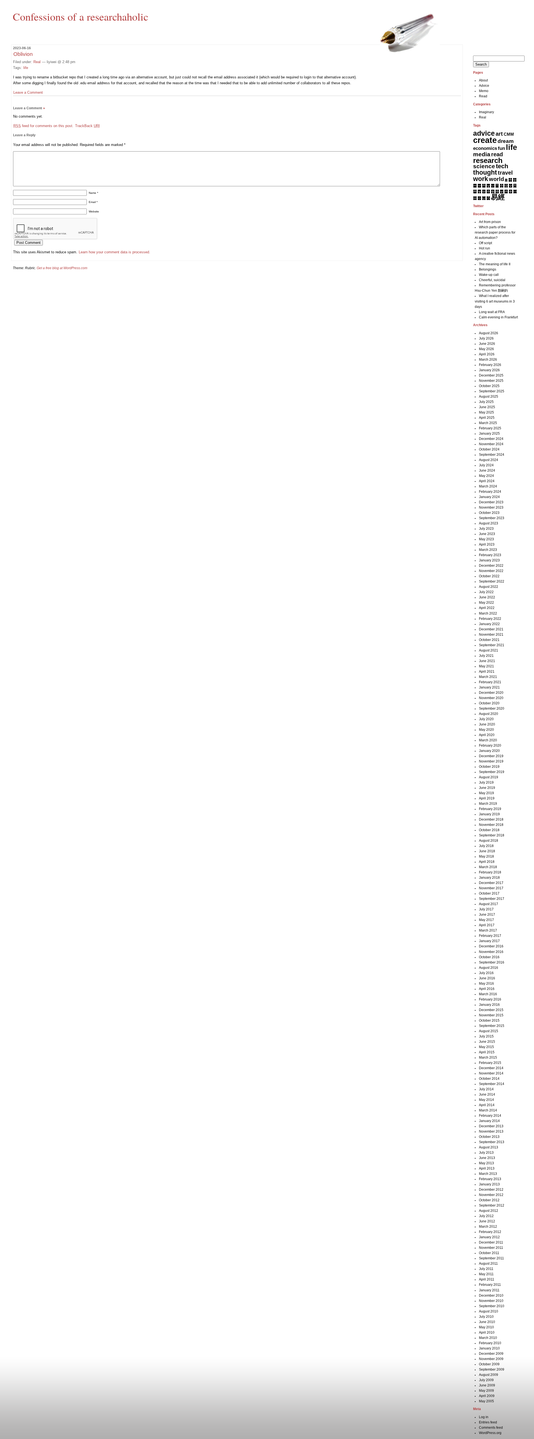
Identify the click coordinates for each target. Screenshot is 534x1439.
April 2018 (487, 861)
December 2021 (491, 629)
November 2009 (491, 1359)
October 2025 (489, 386)
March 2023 (488, 549)
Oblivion (23, 54)
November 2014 (491, 1073)
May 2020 (486, 729)
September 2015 (491, 1025)
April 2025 (487, 417)
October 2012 (489, 1200)
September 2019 (491, 772)
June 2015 (487, 1041)
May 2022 (486, 602)
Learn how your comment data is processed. (114, 252)
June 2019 (487, 787)
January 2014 (489, 1121)
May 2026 (486, 349)
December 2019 (491, 756)
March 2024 (488, 486)
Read (483, 96)
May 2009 (486, 1390)
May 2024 (486, 475)
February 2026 (490, 364)
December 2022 (491, 565)
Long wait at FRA (492, 312)
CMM (509, 134)
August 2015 (488, 1031)
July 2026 (486, 338)
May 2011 (486, 1274)
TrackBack (87, 126)
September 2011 (491, 1258)
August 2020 (488, 713)
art (499, 134)
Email (93, 202)
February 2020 (490, 745)
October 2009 (489, 1364)
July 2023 (486, 528)
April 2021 (487, 671)
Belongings (487, 269)
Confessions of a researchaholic (80, 16)
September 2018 (491, 835)
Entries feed (488, 1422)
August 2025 (488, 396)
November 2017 (491, 888)
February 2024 (490, 491)
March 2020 (488, 740)
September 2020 (491, 708)
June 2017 (487, 914)
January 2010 (489, 1348)
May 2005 (486, 1401)
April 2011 (486, 1279)
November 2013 (491, 1131)
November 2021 (491, 634)
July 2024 (486, 465)
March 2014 (488, 1110)
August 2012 (488, 1210)
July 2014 (486, 1089)
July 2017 (486, 909)
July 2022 (486, 592)
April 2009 (487, 1396)
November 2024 (491, 444)
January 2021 (489, 687)
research (488, 160)
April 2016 (487, 988)
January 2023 (489, 560)
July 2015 (486, 1036)
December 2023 (491, 502)
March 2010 (488, 1337)
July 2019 (486, 782)
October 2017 (489, 893)
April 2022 (487, 608)
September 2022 (491, 581)
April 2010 (487, 1332)
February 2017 (490, 935)
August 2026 (488, 333)
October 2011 (489, 1253)
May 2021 (486, 666)
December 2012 (491, 1189)
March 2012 (488, 1226)
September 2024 (491, 454)
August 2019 (488, 777)
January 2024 (489, 497)
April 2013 (487, 1168)
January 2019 (489, 814)
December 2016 (491, 946)
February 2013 (490, 1179)
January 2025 (489, 433)
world (496, 179)
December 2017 (491, 883)
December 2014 (491, 1068)
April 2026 (487, 354)
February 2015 (490, 1062)
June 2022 (487, 597)
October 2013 (489, 1136)
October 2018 (489, 830)
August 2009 (488, 1374)
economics (485, 148)
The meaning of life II (494, 264)
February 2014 (490, 1115)
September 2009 (491, 1369)
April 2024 (487, 481)
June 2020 (487, 724)
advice (484, 133)
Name (93, 192)
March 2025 (488, 423)
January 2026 (489, 370)
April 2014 (487, 1105)
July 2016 (486, 973)
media (481, 154)
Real (37, 62)
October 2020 (489, 703)
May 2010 (486, 1327)
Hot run (484, 248)
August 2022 (488, 586)
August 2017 (488, 904)
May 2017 (486, 920)
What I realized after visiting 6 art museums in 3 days (495, 301)
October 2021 (489, 640)
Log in (483, 1417)
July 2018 (486, 846)
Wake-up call (489, 274)
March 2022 (488, 613)
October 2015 (489, 1020)
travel (505, 173)
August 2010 (488, 1311)
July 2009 (486, 1380)
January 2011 (489, 1290)
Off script (485, 243)
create (485, 140)
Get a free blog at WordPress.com (62, 268)
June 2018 (487, 851)
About (483, 80)
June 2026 (487, 343)
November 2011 (491, 1247)
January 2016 (489, 1004)
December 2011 (491, 1242)
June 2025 (487, 407)
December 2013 (491, 1126)
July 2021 (486, 655)
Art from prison (490, 222)
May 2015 (486, 1047)
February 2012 (490, 1232)
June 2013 (487, 1158)
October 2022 (489, 576)
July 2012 (486, 1216)
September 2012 (491, 1205)
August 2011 (488, 1263)
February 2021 (490, 682)
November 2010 (491, 1300)
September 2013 (491, 1142)
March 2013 (488, 1173)
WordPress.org (490, 1433)
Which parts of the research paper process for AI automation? (495, 232)
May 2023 (486, 539)
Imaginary (486, 112)
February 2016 (490, 999)
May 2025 (486, 412)
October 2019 (489, 766)
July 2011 (486, 1268)
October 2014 (489, 1078)
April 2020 (487, 735)
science (484, 166)
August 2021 (488, 650)
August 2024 (488, 460)
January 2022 (489, 624)
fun (501, 148)
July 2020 (486, 719)
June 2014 (487, 1094)
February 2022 (490, 618)
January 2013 (489, 1184)
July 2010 (486, 1316)
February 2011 (490, 1284)
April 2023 (487, 544)
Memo (483, 91)
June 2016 (487, 978)
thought (485, 172)
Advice (484, 85)
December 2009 (491, 1353)
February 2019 (490, 809)
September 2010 (491, 1306)
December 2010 (491, 1295)
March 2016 (488, 994)
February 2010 (490, 1343)
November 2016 (491, 951)
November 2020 (491, 698)
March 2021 (488, 676)
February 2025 (490, 428)
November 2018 (491, 824)
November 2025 (491, 380)
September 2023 (491, 518)
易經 (498, 197)
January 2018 (489, 877)
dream (506, 141)
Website (94, 211)
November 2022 (491, 571)
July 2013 (486, 1152)
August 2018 (488, 840)
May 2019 (486, 793)
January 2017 (489, 941)
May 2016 (486, 983)
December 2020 (491, 692)
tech (502, 166)
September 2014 (491, 1084)
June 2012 (487, 1221)
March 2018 (488, 867)
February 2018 (490, 872)
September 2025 (491, 391)
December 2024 (491, 438)
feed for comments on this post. (43, 126)
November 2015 (491, 1015)
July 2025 (486, 401)
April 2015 (487, 1052)
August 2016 (488, 967)
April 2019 (487, 798)
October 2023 (489, 512)
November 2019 (491, 761)
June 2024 (487, 470)
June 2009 (487, 1385)
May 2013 (486, 1163)
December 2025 (491, 375)
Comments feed (491, 1427)
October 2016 (489, 957)
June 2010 (487, 1322)
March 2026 (488, 359)
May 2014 (486, 1099)
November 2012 (491, 1195)
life (25, 68)
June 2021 (487, 661)
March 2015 (488, 1057)
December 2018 (491, 819)
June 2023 (487, 534)
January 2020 (489, 750)
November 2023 (491, 507)
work (480, 178)
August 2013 (488, 1147)
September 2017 (491, 898)
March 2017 (488, 930)
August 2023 (488, 523)
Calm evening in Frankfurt (498, 317)
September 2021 (491, 645)
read (497, 154)
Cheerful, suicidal (492, 280)
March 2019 (488, 803)
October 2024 (489, 449)
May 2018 (486, 856)
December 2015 (491, 1010)
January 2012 (489, 1237)
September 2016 (491, 962)
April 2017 (487, 925)
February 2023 (490, 555)
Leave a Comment (28, 92)
